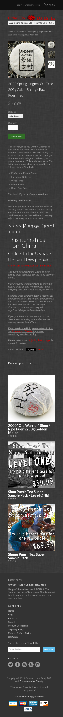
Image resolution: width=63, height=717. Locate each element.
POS (49, 678)
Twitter (10, 664)
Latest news (15, 579)
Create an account (32, 5)
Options (12, 112)
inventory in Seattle (22, 331)
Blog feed (31, 664)
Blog (10, 614)
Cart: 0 (52, 5)
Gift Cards (13, 637)
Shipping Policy (16, 629)
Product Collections (18, 625)
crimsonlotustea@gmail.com (29, 696)
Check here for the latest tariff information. (30, 265)
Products (20, 32)
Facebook (17, 664)
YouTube (24, 664)
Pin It (40, 349)
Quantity (12, 123)
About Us (12, 618)
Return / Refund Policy (19, 633)
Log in (19, 5)
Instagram (37, 664)
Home (11, 611)
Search (11, 622)
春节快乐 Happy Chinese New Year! (27, 584)
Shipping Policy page (39, 340)
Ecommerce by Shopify (31, 681)
